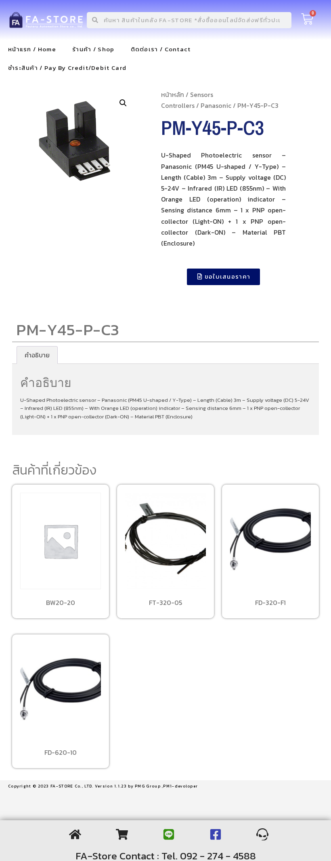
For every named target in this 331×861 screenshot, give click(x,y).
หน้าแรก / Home (32, 49)
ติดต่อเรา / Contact (161, 49)
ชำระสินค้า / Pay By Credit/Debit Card (67, 67)
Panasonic (216, 105)
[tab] (37, 355)
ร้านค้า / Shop (93, 49)
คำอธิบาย (37, 355)
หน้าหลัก (172, 94)
